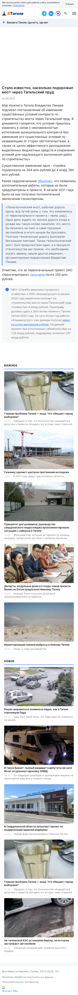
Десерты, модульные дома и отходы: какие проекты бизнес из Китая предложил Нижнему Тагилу (37, 587)
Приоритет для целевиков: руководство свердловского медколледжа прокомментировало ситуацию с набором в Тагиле (36, 527)
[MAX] (58, 13)
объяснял (45, 181)
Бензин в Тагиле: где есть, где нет (27, 22)
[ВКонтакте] (51, 13)
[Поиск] (65, 13)
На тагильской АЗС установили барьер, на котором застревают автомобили (36, 942)
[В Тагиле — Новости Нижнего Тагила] (20, 13)
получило (37, 274)
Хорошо (69, 4)
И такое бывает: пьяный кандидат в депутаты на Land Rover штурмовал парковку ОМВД (38, 769)
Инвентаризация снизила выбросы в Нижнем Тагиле (36, 644)
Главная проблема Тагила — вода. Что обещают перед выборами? (38, 415)
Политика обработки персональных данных (28, 977)
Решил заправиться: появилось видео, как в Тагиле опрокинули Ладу (36, 711)
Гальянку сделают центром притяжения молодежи (36, 472)
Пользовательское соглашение (20, 981)
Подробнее (18, 5)
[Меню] (74, 13)
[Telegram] (44, 13)
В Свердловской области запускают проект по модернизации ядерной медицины (33, 828)
